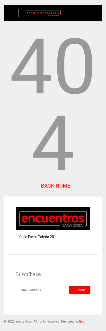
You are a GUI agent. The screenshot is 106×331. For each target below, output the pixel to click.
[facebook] (18, 303)
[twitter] (53, 303)
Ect (81, 321)
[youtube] (65, 303)
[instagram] (30, 303)
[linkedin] (41, 303)
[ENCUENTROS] (41, 17)
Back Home (55, 186)
